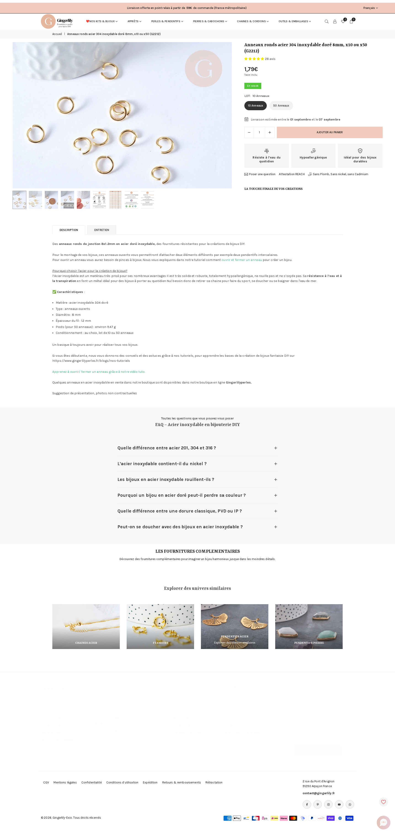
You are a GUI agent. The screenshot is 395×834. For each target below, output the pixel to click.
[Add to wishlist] (383, 802)
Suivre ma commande (188, 704)
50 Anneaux (281, 105)
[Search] (327, 21)
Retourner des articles (317, 750)
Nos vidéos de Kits (108, 711)
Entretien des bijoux (187, 725)
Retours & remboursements (181, 782)
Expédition (150, 782)
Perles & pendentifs (165, 21)
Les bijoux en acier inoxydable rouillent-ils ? (165, 479)
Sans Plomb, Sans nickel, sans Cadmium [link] (340, 174)
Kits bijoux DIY (51, 718)
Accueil (57, 34)
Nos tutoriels (104, 697)
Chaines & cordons (251, 21)
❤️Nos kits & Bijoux (100, 21)
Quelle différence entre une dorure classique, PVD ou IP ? (179, 511)
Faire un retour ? (184, 711)
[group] (122, 115)
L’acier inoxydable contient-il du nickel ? (162, 463)
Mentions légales (65, 782)
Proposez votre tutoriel (110, 737)
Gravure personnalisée (110, 730)
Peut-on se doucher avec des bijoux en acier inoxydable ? (180, 526)
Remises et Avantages (240, 711)
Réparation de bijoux (187, 732)
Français (369, 8)
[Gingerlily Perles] (58, 21)
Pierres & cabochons (208, 21)
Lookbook (102, 704)
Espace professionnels (240, 718)
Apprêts (133, 21)
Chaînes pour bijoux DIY (57, 704)
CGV (46, 782)
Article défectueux (185, 718)
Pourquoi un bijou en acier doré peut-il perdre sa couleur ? (181, 495)
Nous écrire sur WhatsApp (242, 732)
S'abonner (317, 730)
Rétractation (214, 782)
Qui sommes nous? (238, 697)
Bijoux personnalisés (55, 725)
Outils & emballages (293, 21)
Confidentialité (91, 782)
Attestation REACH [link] (291, 174)
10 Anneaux (255, 105)
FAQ (175, 697)
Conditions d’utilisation (122, 782)
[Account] (335, 21)
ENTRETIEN (101, 230)
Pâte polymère (50, 732)
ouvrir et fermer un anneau (242, 260)
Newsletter (232, 704)
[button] (220, 115)
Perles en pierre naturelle (57, 739)
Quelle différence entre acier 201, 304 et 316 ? (166, 448)
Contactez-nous (236, 725)
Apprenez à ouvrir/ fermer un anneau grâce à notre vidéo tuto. (98, 372)
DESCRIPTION (68, 230)
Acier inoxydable (52, 697)
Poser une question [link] (262, 174)
